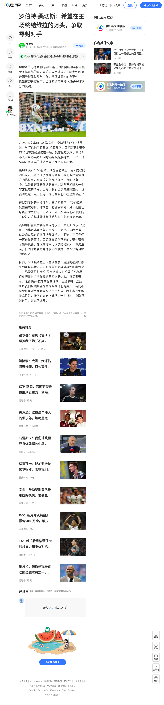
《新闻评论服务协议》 (62, 591)
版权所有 (57, 694)
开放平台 (68, 681)
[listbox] (52, 454)
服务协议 (48, 681)
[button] (136, 28)
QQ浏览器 (51, 685)
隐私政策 (58, 681)
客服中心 (71, 685)
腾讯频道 (62, 685)
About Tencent (35, 681)
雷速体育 (23, 349)
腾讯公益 (41, 685)
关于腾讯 (23, 681)
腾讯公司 (48, 694)
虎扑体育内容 (25, 375)
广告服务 (77, 681)
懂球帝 (22, 400)
